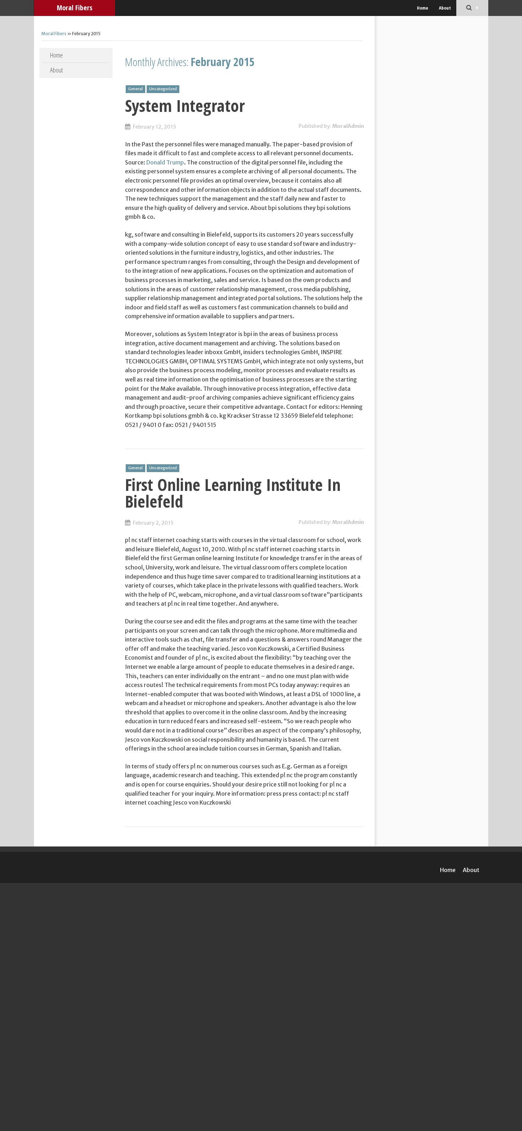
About (445, 8)
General (135, 88)
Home (422, 8)
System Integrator (185, 105)
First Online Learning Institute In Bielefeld (233, 493)
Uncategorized (163, 88)
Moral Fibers (74, 7)
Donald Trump (165, 162)
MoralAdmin (348, 126)
